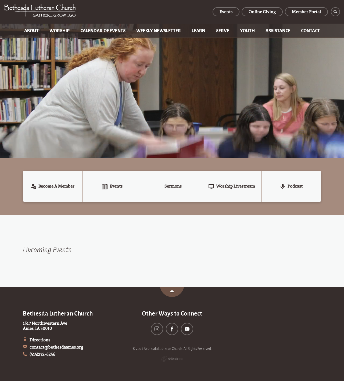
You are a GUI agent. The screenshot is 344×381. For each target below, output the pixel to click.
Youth (247, 30)
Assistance (278, 30)
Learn (198, 30)
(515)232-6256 (42, 354)
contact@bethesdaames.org (56, 347)
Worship (59, 30)
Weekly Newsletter (158, 30)
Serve (222, 30)
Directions (39, 339)
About (31, 30)
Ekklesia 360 (172, 359)
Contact (310, 30)
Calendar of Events (103, 30)
